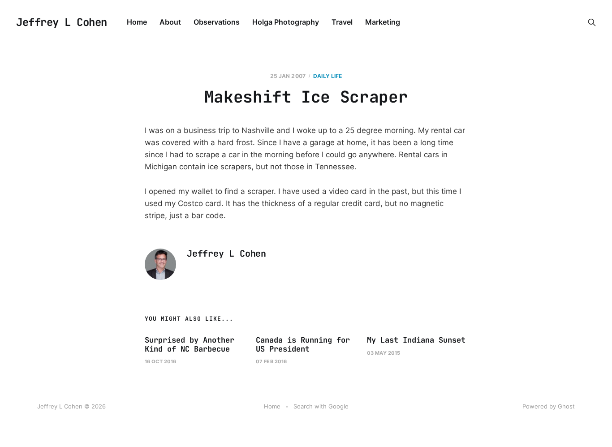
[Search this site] (592, 22)
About (170, 21)
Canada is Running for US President (303, 344)
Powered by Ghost (548, 406)
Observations (217, 21)
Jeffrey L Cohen (61, 22)
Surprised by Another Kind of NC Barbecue (189, 344)
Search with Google (321, 406)
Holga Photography (285, 21)
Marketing (382, 21)
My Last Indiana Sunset (416, 340)
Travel (342, 21)
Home (137, 21)
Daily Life (327, 76)
